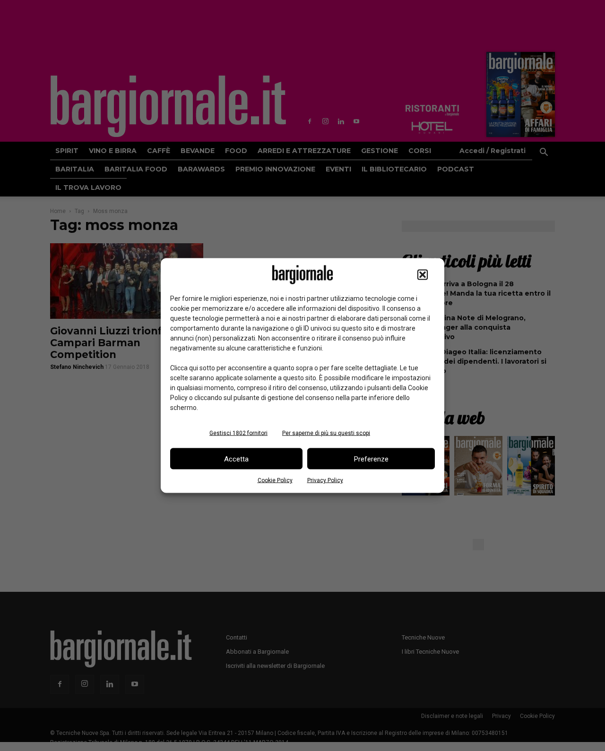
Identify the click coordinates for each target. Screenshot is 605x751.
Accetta (236, 458)
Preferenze (371, 458)
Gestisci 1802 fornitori (238, 433)
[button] (422, 275)
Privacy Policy (325, 480)
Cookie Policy (275, 480)
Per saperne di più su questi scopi (326, 433)
